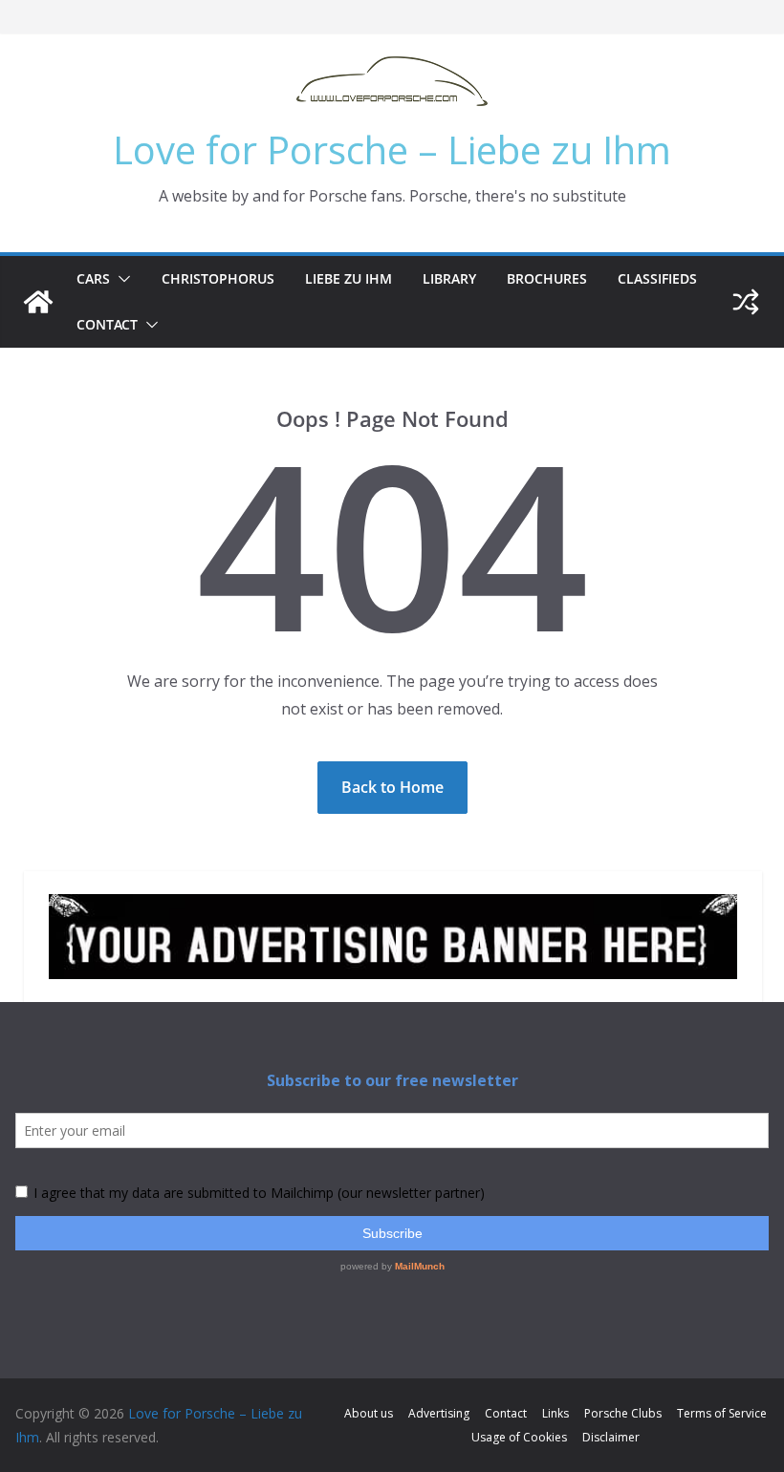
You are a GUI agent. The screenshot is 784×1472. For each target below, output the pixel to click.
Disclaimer (611, 1437)
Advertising (438, 1413)
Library (449, 278)
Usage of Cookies (519, 1437)
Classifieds (657, 278)
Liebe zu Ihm (348, 278)
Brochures (547, 278)
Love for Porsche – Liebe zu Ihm (392, 149)
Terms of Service (722, 1413)
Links (555, 1413)
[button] (120, 279)
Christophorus (218, 278)
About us (368, 1413)
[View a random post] (746, 302)
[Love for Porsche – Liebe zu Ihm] (38, 302)
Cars (93, 278)
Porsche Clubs (623, 1413)
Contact (107, 324)
